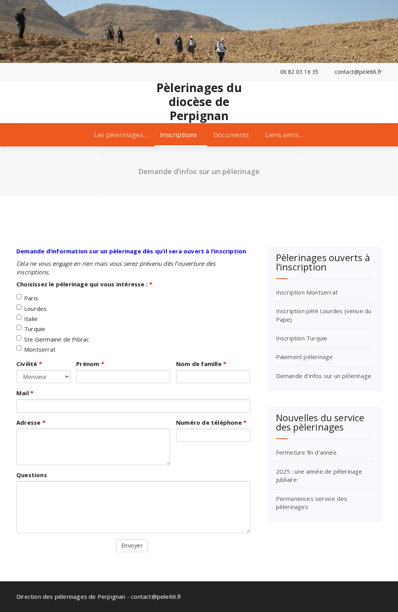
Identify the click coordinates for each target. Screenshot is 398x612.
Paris (31, 298)
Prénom (90, 364)
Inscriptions (178, 134)
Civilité (29, 364)
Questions (31, 475)
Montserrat (40, 349)
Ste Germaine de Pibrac (56, 339)
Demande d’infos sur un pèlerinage (324, 376)
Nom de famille (201, 364)
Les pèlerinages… (121, 134)
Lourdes (35, 308)
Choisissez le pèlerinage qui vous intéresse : (84, 284)
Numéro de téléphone (211, 422)
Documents (231, 134)
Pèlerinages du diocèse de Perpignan (199, 102)
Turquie (34, 329)
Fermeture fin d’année (306, 452)
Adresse (30, 422)
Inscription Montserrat (307, 292)
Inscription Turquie (302, 338)
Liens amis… (284, 134)
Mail (24, 393)
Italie (31, 319)
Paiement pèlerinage (304, 357)
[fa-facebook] (18, 71)
